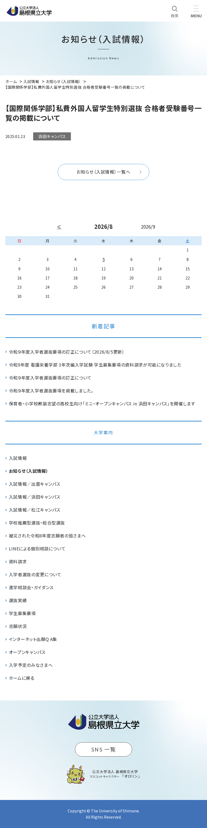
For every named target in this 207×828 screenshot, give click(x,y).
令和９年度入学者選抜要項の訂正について (50, 377)
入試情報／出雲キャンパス (34, 484)
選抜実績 (18, 600)
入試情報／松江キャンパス (34, 509)
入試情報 (18, 458)
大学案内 (103, 432)
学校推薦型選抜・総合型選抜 (37, 522)
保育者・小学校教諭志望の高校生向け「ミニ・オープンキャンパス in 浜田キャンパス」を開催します (102, 403)
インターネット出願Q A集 (33, 639)
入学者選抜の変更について (35, 574)
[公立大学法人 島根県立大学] (29, 11)
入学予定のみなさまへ (31, 665)
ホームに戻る (21, 678)
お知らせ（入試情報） (28, 471)
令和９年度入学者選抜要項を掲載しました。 (51, 390)
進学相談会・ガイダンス (31, 587)
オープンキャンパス (27, 652)
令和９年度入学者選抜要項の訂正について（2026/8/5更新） (67, 352)
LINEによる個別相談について (37, 548)
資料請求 (18, 561)
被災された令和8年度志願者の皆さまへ (47, 535)
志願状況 (18, 626)
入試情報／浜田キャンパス (34, 497)
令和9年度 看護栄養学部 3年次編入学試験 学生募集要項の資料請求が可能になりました (95, 364)
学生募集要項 (22, 613)
